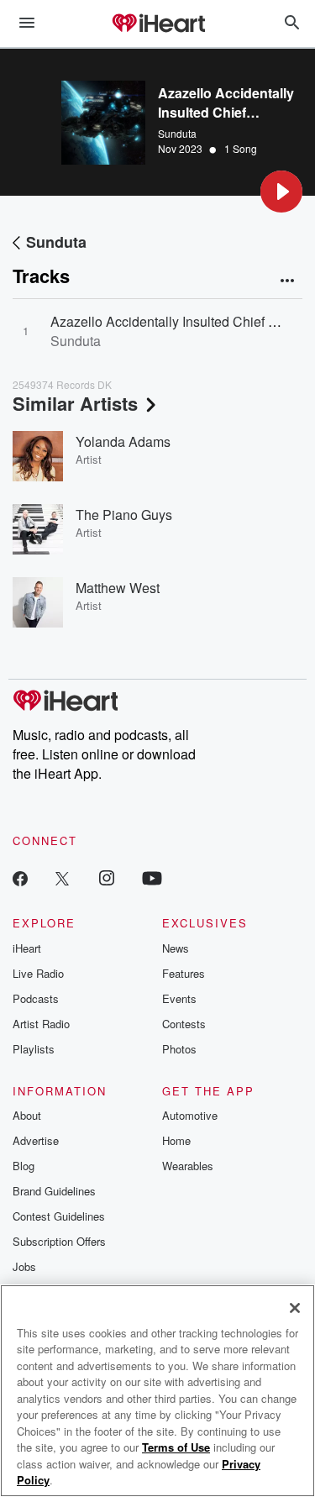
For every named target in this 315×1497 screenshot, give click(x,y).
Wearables (187, 1166)
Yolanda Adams (123, 441)
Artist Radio (41, 1024)
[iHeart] (158, 24)
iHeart (27, 948)
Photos (179, 1049)
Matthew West (118, 587)
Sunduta (177, 133)
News (175, 948)
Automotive (190, 1115)
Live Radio (38, 973)
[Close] (294, 1308)
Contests (184, 1024)
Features (183, 973)
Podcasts (36, 998)
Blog (23, 1166)
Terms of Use (176, 1447)
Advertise (36, 1140)
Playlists (34, 1049)
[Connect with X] (62, 877)
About (27, 1115)
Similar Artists (75, 403)
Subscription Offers (59, 1241)
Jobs (24, 1266)
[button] (281, 192)
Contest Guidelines (59, 1216)
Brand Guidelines (54, 1191)
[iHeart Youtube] (152, 877)
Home (176, 1140)
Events (179, 998)
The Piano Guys (124, 514)
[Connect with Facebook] (20, 877)
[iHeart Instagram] (106, 877)
